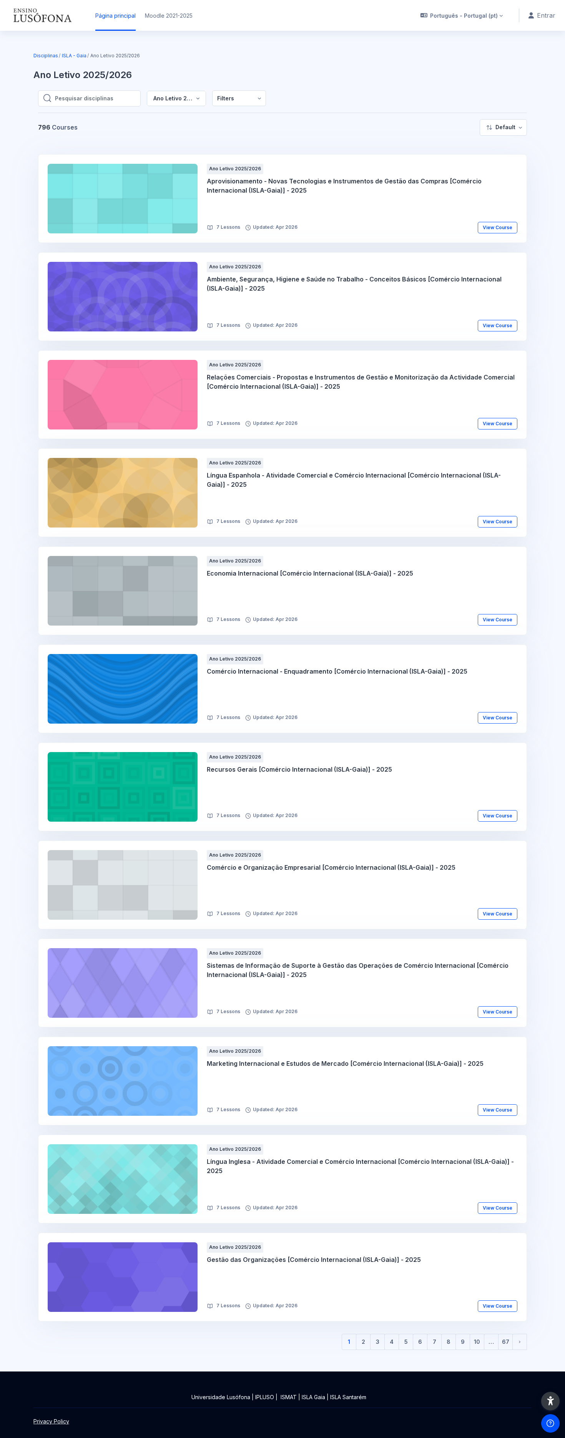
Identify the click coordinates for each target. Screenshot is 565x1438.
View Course (497, 227)
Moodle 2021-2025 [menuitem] (169, 15)
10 (477, 1341)
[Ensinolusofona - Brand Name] (43, 15)
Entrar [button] (546, 15)
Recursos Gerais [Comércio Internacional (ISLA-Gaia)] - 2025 (299, 769)
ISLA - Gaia (74, 55)
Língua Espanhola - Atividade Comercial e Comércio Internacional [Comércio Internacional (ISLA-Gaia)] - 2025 (354, 479)
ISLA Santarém (348, 1397)
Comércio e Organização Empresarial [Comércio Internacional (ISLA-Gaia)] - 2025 (331, 867)
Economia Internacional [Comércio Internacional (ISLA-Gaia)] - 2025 (310, 573)
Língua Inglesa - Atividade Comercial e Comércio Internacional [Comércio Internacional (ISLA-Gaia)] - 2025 (360, 1166)
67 (505, 1341)
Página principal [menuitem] (115, 15)
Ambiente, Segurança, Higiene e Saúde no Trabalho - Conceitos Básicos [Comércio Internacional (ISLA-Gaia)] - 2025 (354, 283)
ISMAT (289, 1397)
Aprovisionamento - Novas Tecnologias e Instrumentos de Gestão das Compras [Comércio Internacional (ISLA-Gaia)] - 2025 (344, 185)
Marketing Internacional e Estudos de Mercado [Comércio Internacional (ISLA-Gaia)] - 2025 (345, 1063)
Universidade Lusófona (220, 1397)
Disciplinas (45, 55)
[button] (462, 15)
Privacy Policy (51, 1421)
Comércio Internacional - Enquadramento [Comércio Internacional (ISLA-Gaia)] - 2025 (337, 671)
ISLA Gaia (313, 1397)
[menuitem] (239, 98)
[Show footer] (550, 1423)
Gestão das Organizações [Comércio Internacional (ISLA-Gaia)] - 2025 (314, 1259)
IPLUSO (264, 1397)
